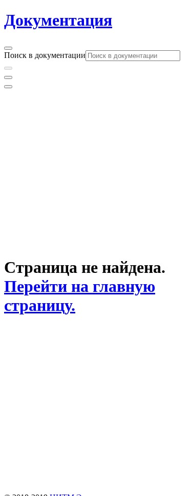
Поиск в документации (45, 55)
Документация (58, 20)
